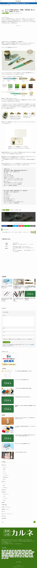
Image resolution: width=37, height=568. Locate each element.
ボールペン (7, 13)
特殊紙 (20, 556)
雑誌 (7, 558)
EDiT (7, 550)
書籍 (15, 556)
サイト (4, 335)
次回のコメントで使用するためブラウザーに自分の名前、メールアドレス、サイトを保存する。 (18, 339)
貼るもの (4, 492)
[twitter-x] (18, 562)
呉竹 (32, 555)
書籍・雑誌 (5, 504)
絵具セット (26, 556)
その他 (4, 479)
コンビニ (13, 553)
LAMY (15, 550)
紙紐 (23, 556)
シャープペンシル (6, 475)
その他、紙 (5, 487)
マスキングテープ (6, 494)
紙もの (4, 481)
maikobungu (19, 550)
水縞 (17, 556)
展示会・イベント (6, 509)
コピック (3, 553)
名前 (4, 328)
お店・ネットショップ (7, 507)
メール (4, 331)
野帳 (2, 558)
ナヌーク (19, 553)
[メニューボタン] (1, 1)
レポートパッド (17, 555)
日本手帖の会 (7, 556)
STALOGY (30, 550)
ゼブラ (16, 553)
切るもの (4, 489)
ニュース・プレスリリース (7, 513)
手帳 (4, 485)
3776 (5, 550)
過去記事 (4, 518)
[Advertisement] (18, 33)
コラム (4, 511)
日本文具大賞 (12, 556)
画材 (3, 502)
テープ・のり (5, 498)
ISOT (13, 550)
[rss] (20, 562)
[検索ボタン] (36, 1)
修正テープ (24, 555)
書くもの (4, 465)
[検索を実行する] (35, 522)
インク (4, 471)
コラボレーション (8, 553)
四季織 (3, 556)
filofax (10, 550)
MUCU (27, 550)
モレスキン (26, 553)
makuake (23, 550)
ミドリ (23, 553)
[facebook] (16, 562)
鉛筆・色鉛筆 (5, 477)
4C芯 (2, 550)
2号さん (6, 248)
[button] (4, 226)
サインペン (5, 467)
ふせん (4, 496)
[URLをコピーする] (33, 226)
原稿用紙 (29, 555)
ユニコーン (30, 553)
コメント (4, 315)
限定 (5, 558)
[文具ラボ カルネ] (18, 1)
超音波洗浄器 (31, 556)
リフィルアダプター (5, 555)
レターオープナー (11, 555)
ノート (4, 483)
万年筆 (3, 13)
